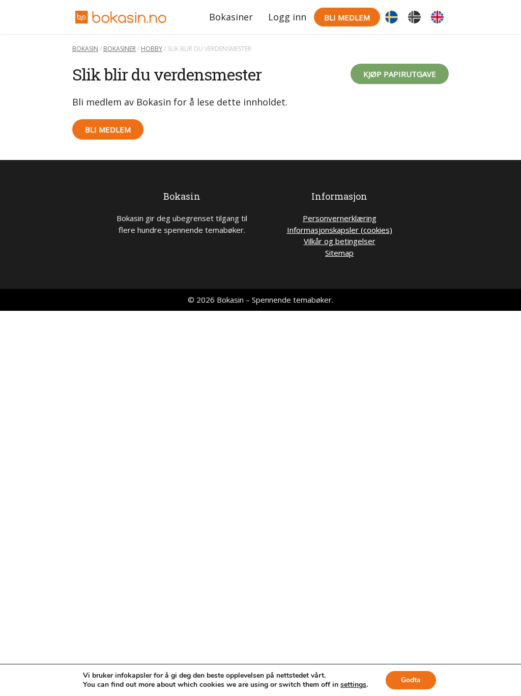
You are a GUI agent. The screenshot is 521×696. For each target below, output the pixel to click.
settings (353, 684)
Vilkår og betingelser (339, 241)
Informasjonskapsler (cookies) (339, 230)
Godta (411, 680)
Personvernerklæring (340, 218)
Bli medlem (347, 17)
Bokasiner (231, 17)
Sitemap (339, 253)
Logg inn (287, 17)
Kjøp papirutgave (399, 74)
